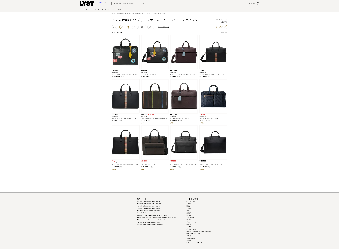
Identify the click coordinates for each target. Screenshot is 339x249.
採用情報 (188, 215)
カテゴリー (189, 227)
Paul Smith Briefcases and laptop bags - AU (149, 201)
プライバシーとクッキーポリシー (195, 222)
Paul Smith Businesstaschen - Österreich (148, 210)
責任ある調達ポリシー (192, 238)
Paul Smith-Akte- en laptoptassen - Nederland (150, 224)
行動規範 (188, 240)
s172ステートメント (191, 236)
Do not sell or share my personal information (198, 231)
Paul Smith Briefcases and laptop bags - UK (149, 206)
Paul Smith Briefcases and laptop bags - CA (149, 204)
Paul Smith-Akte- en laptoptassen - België (148, 222)
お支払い (188, 210)
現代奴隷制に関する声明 (193, 233)
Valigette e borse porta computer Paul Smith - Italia (151, 220)
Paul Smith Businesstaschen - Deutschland (149, 213)
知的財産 (188, 224)
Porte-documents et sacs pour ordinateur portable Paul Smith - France (156, 217)
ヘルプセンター (190, 201)
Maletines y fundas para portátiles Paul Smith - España (152, 215)
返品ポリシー (190, 208)
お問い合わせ (190, 217)
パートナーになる (191, 229)
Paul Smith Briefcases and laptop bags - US (149, 208)
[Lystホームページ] (87, 3)
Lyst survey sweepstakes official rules (196, 243)
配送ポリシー (190, 206)
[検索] (114, 3)
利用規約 (188, 220)
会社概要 (188, 204)
